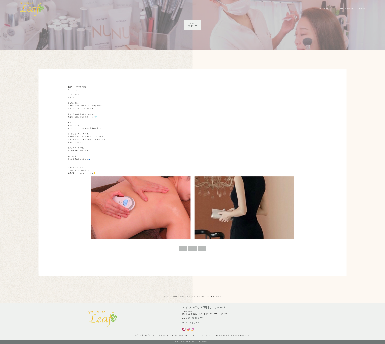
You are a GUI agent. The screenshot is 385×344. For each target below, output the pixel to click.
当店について (329, 8)
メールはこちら (192, 322)
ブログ (319, 8)
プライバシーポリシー (200, 297)
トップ (166, 297)
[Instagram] (188, 329)
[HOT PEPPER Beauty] (183, 329)
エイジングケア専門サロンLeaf (187, 342)
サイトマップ (216, 297)
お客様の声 (349, 8)
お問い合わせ (185, 297)
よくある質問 (361, 8)
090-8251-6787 (195, 318)
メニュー (339, 8)
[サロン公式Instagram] (192, 329)
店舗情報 (174, 297)
